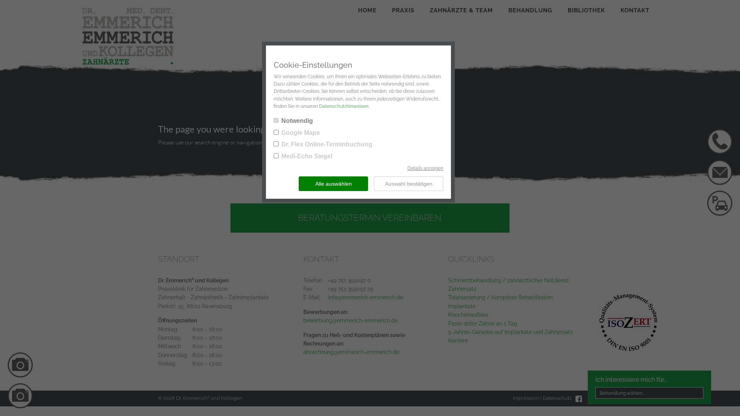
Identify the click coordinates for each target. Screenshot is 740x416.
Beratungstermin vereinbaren (369, 218)
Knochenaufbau (468, 315)
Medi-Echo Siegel (306, 156)
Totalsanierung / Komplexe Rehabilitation (500, 297)
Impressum (526, 398)
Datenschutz (557, 398)
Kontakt (635, 10)
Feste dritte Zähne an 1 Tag (482, 323)
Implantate (462, 306)
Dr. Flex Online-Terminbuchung (326, 144)
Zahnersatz (462, 289)
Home (367, 10)
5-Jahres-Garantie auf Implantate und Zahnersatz (510, 332)
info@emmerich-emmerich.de (365, 297)
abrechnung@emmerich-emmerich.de (351, 352)
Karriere (458, 340)
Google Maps (300, 132)
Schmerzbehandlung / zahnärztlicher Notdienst (508, 280)
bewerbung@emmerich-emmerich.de (350, 320)
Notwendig (297, 120)
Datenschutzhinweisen (343, 106)
